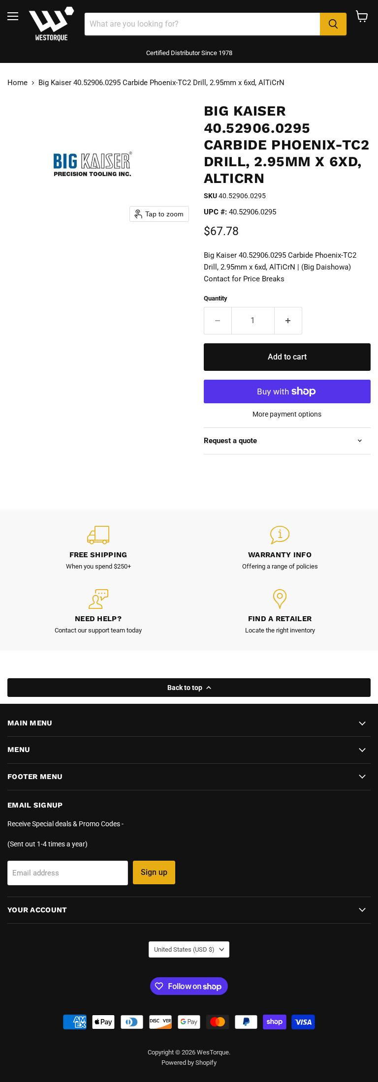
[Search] (333, 24)
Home (17, 83)
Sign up (154, 872)
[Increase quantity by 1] (288, 320)
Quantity (215, 298)
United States (184, 949)
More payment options (286, 414)
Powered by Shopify (189, 1062)
